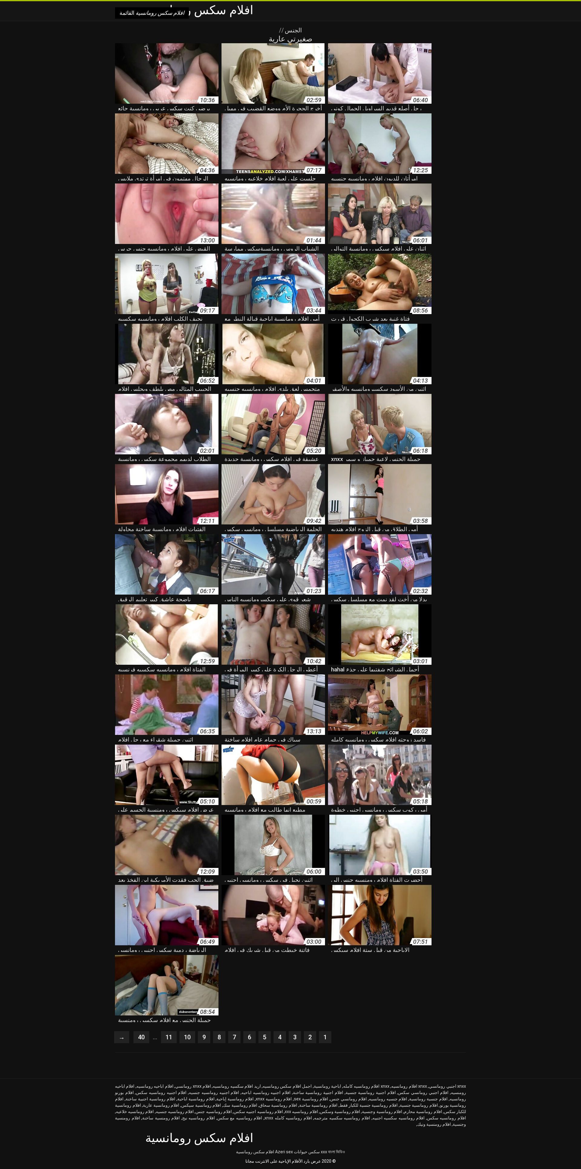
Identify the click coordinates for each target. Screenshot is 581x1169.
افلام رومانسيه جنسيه (175, 1111)
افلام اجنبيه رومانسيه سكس (161, 1092)
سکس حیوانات (307, 1151)
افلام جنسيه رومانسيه (388, 1098)
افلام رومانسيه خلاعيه (135, 1111)
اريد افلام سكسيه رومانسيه (237, 1086)
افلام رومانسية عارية (161, 1105)
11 (169, 1037)
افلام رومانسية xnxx (274, 1098)
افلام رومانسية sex (311, 1098)
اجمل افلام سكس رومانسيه (287, 1086)
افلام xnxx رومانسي (193, 1086)
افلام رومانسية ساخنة (318, 1105)
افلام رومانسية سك (240, 1105)
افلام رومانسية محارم (423, 1111)
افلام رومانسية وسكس (340, 1111)
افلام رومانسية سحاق (278, 1105)
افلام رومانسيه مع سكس (239, 1117)
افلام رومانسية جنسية (419, 1105)
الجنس (292, 30)
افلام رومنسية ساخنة (161, 1117)
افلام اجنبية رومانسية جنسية (371, 1092)
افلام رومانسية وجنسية (382, 1111)
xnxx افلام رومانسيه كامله (366, 1086)
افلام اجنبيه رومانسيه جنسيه (214, 1092)
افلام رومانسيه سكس (446, 1117)
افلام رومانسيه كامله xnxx (288, 1117)
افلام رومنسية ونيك (434, 1124)
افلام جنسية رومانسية (428, 1098)
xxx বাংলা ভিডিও (333, 1151)
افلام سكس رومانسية (255, 1151)
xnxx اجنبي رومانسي (447, 1086)
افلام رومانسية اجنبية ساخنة (150, 1098)
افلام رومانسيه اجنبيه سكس (258, 1111)
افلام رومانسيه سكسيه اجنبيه (399, 1117)
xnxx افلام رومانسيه (409, 1086)
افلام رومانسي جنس (348, 1098)
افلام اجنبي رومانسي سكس (423, 1092)
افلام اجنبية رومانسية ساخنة (318, 1092)
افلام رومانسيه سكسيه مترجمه (342, 1117)
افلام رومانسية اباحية (196, 1098)
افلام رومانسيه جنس (213, 1111)
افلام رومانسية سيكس (201, 1105)
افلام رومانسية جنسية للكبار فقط (369, 1105)
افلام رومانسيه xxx (301, 1111)
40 (141, 1037)
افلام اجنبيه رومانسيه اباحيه (265, 1092)
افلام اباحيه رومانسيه (154, 1086)
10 (187, 1037)
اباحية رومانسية (327, 1086)
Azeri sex (284, 1151)
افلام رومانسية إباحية (235, 1098)
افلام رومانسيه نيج (198, 1117)
